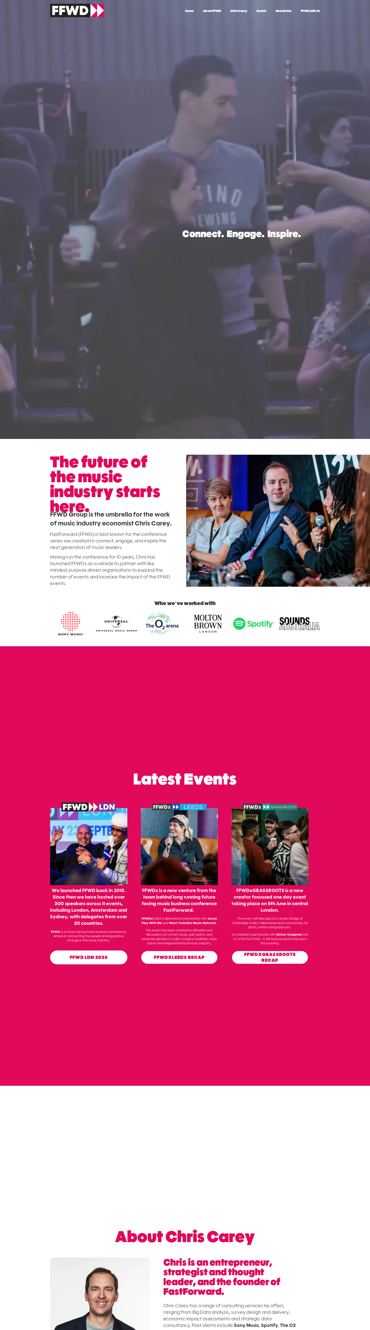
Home (189, 11)
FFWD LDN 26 (310, 11)
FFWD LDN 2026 (89, 957)
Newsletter (284, 11)
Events (262, 11)
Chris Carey (238, 11)
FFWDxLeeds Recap (179, 957)
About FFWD (212, 11)
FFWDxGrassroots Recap (270, 957)
